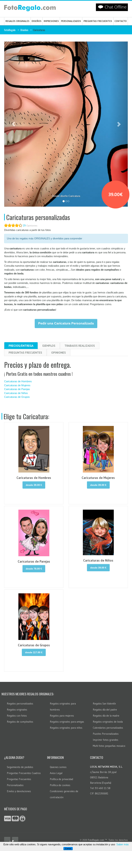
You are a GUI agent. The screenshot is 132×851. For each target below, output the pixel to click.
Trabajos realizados (79, 346)
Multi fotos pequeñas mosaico (109, 745)
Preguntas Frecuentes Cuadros (24, 773)
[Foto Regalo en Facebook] (7, 840)
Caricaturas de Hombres (18, 381)
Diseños (36, 21)
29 (24, 225)
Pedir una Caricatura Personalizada (66, 323)
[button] (13, 124)
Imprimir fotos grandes (105, 739)
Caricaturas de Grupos (17, 396)
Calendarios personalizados (108, 727)
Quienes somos (58, 767)
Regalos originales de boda (108, 721)
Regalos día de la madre (106, 715)
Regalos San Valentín (104, 703)
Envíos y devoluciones (19, 791)
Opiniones (58, 352)
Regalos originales (17, 21)
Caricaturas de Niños (16, 393)
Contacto (120, 21)
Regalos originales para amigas (67, 721)
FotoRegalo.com (96, 840)
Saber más (122, 844)
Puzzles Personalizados (106, 733)
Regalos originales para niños (66, 727)
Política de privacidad (61, 779)
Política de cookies (60, 785)
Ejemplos (48, 346)
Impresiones (51, 21)
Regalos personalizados (20, 703)
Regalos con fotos (17, 715)
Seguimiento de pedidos (20, 767)
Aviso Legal (56, 773)
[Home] (30, 9)
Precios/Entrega (21, 346)
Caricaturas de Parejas (17, 389)
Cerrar (68, 848)
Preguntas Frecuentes (25, 352)
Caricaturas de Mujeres (17, 385)
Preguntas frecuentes (98, 21)
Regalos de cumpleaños (20, 721)
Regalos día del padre (105, 709)
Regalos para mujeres (62, 715)
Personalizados (71, 21)
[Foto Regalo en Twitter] (15, 840)
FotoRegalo (9, 30)
